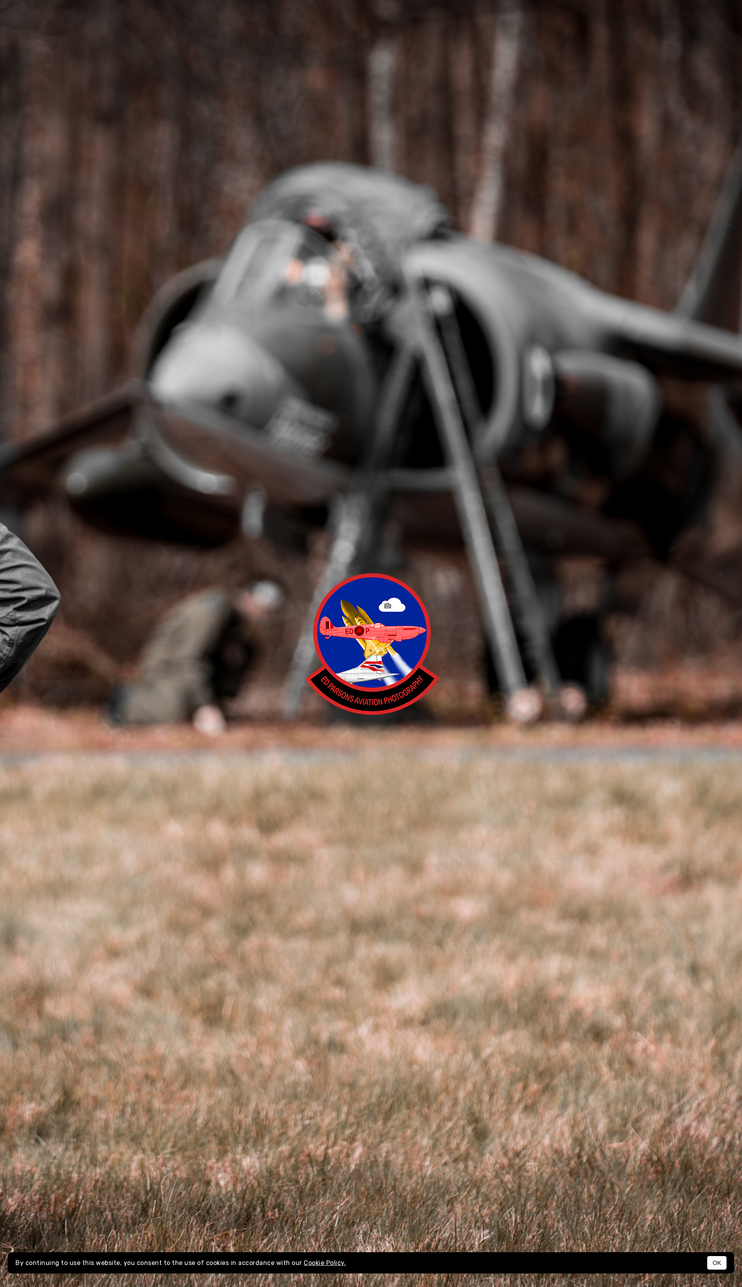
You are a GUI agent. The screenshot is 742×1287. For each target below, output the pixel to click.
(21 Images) (532, 261)
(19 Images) (290, 842)
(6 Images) (57, 649)
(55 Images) (64, 1230)
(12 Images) (536, 842)
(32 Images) (58, 842)
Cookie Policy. (325, 1263)
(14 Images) (73, 1036)
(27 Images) (554, 1036)
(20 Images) (313, 1036)
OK (717, 1263)
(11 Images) (48, 455)
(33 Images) (348, 1230)
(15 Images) (296, 455)
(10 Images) (545, 455)
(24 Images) (536, 649)
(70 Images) (47, 261)
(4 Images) (291, 261)
